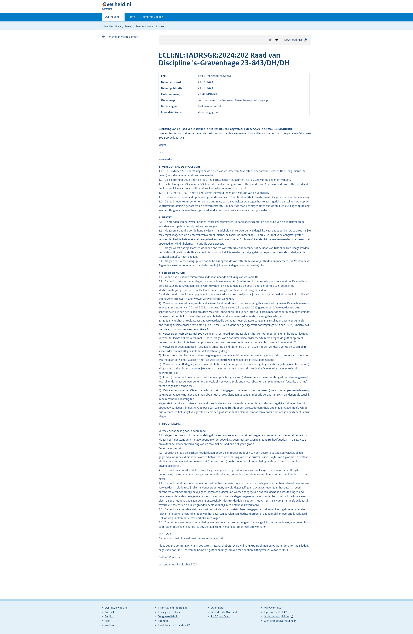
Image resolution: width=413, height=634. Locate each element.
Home (131, 17)
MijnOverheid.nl (273, 607)
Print (270, 39)
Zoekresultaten (143, 26)
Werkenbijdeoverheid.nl (278, 621)
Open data (217, 607)
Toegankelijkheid (168, 616)
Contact (109, 612)
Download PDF (293, 39)
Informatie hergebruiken (173, 607)
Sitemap (163, 621)
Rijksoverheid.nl (273, 612)
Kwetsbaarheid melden (172, 625)
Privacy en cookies (169, 612)
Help (108, 621)
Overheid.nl (112, 18)
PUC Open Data (220, 616)
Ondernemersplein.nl (276, 616)
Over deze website (116, 607)
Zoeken (128, 26)
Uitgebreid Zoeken (152, 17)
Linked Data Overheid (224, 612)
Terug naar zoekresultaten (122, 37)
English (109, 616)
